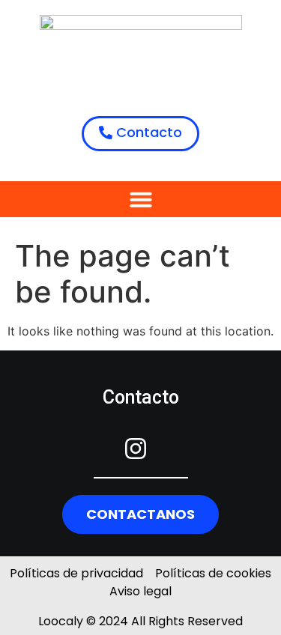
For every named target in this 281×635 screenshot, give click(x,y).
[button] (141, 199)
